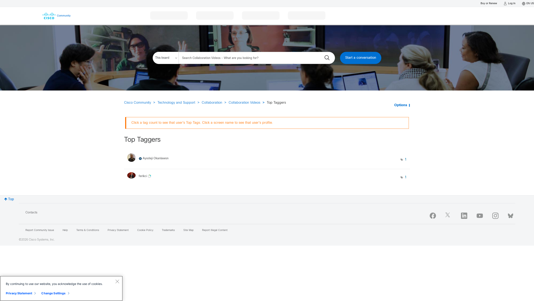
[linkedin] (464, 216)
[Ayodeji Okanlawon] (149, 163)
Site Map (188, 230)
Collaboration (212, 102)
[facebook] (433, 216)
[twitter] (448, 216)
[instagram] (495, 216)
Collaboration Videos (244, 102)
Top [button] (11, 199)
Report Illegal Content (215, 230)
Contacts (31, 212)
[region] (61, 288)
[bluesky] (510, 215)
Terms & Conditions (87, 230)
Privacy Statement (19, 293)
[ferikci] (140, 179)
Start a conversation (360, 57)
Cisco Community (137, 102)
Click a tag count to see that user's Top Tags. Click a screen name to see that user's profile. (202, 122)
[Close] (117, 281)
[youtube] (480, 216)
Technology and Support (176, 102)
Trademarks (168, 230)
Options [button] (400, 105)
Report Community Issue (39, 230)
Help (65, 230)
